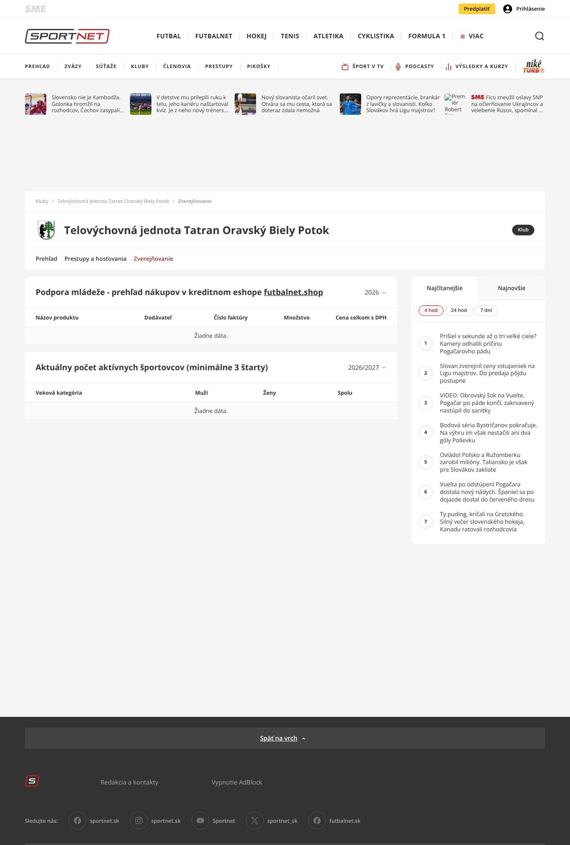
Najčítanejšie (445, 288)
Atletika (328, 36)
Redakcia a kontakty (130, 782)
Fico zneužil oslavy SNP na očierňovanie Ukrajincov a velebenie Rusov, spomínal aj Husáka (507, 103)
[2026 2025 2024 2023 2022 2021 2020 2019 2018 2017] (376, 292)
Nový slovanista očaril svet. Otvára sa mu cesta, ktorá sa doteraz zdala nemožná (296, 103)
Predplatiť (477, 8)
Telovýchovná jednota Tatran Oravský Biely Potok (113, 201)
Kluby (42, 201)
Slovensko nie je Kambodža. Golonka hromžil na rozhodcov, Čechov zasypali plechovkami (86, 103)
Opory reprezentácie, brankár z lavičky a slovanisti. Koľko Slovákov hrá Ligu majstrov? (403, 103)
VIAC (476, 36)
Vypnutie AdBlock (237, 782)
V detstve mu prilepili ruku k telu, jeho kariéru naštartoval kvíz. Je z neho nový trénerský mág (193, 103)
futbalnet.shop (293, 292)
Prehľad (46, 259)
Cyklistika (376, 36)
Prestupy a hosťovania (96, 259)
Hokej (257, 36)
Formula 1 (427, 36)
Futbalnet (213, 36)
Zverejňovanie (153, 259)
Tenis (290, 36)
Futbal (169, 36)
